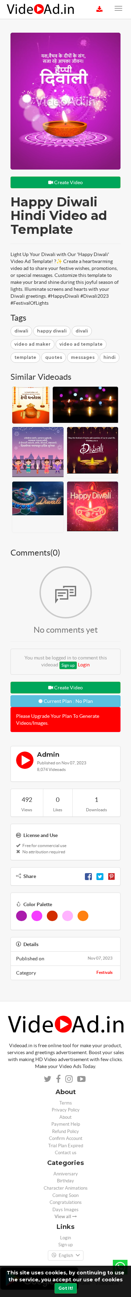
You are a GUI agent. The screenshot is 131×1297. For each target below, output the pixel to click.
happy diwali (52, 331)
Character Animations (66, 1188)
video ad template (81, 344)
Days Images (65, 1209)
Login (84, 664)
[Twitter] (99, 876)
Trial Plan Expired (65, 1145)
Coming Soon (65, 1195)
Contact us (66, 1152)
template (25, 357)
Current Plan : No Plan (68, 701)
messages (83, 357)
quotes (53, 357)
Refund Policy (65, 1131)
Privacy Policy (66, 1110)
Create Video (68, 182)
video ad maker (32, 344)
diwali (21, 331)
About (65, 1117)
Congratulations (66, 1202)
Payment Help (65, 1124)
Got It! (65, 1288)
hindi (109, 357)
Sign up (68, 665)
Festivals (104, 972)
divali (81, 331)
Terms (65, 1103)
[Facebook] (88, 876)
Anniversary (65, 1173)
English (66, 1255)
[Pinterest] (111, 876)
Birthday (65, 1180)
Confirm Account (65, 1138)
